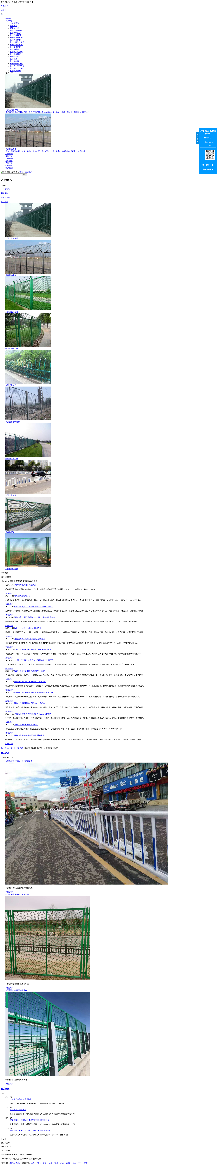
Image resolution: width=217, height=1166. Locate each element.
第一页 (3, 748)
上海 (33, 1163)
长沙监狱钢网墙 (16, 30)
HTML (12, 1163)
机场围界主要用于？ (22, 596)
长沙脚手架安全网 (17, 66)
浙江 (74, 1163)
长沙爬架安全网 (16, 68)
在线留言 (9, 161)
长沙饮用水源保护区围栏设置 (17, 894)
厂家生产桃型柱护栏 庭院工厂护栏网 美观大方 (32, 649)
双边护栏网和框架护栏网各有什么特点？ (30, 703)
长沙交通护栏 (15, 47)
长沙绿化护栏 (15, 40)
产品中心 (9, 21)
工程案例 (9, 158)
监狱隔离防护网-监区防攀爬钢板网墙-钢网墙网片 (33, 607)
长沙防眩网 (14, 49)
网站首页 (9, 19)
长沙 (44, 1163)
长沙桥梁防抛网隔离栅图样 (16, 990)
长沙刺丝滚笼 (15, 54)
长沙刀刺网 (14, 56)
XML (18, 1163)
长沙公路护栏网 (16, 45)
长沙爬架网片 (15, 71)
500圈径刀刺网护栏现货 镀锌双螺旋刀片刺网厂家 (34, 660)
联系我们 (4, 10)
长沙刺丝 (13, 59)
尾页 (22, 748)
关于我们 (4, 6)
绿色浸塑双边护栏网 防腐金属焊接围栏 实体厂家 (33, 692)
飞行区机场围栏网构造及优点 (26, 725)
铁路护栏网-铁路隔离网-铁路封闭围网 (29, 735)
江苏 (56, 1163)
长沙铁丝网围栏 (16, 35)
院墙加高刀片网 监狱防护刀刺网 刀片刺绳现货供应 (34, 617)
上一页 (10, 748)
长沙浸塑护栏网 (16, 38)
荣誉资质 (9, 165)
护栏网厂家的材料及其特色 (25, 585)
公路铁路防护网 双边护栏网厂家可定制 (29, 639)
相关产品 (5, 753)
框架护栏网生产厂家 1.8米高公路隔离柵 (30, 682)
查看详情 (9, 593)
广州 (80, 1163)
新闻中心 (9, 156)
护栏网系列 (14, 23)
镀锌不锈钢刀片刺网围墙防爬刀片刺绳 (29, 671)
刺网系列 (13, 26)
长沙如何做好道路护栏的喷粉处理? (19, 761)
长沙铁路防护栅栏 (17, 42)
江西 (68, 1163)
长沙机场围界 (15, 33)
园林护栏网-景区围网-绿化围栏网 (27, 628)
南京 (62, 1163)
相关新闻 (5, 1088)
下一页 (16, 748)
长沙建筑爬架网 (16, 64)
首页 (21, 172)
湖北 (38, 1163)
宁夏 (50, 1163)
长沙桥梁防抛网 (16, 52)
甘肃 (85, 1163)
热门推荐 (4, 202)
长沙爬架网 (14, 61)
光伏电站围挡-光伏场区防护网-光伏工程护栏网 (33, 714)
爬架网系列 (14, 28)
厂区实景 (9, 163)
